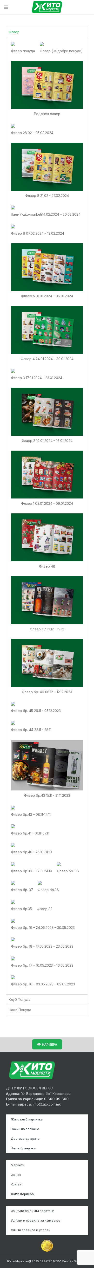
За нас (16, 1175)
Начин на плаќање (25, 1129)
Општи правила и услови (30, 1230)
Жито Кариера (22, 1194)
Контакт (17, 1184)
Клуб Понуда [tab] (19, 999)
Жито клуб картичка (27, 1119)
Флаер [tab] (14, 32)
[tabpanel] (47, 515)
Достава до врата (25, 1138)
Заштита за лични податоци (32, 1211)
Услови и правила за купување (35, 1220)
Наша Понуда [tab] (20, 1010)
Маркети (17, 1165)
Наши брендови (23, 1148)
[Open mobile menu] (6, 7)
